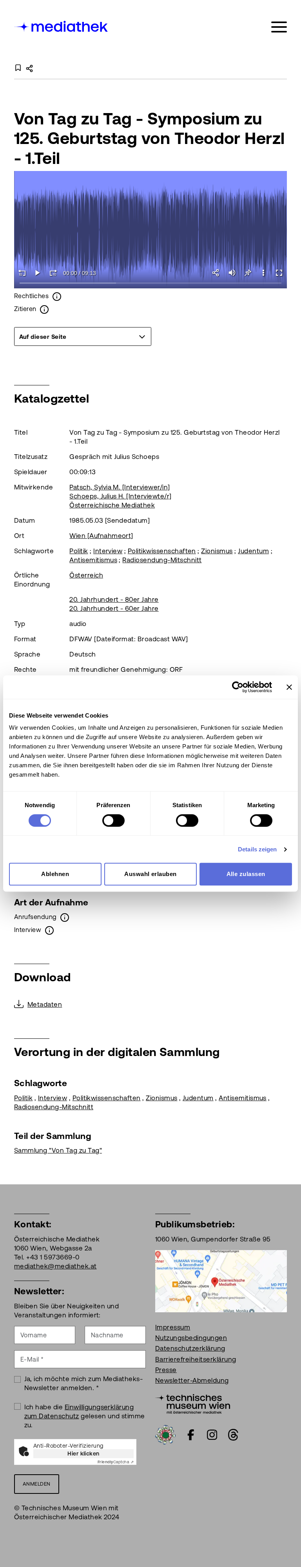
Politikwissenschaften (162, 551)
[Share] (216, 273)
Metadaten (44, 1004)
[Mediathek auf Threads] (233, 1435)
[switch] (113, 820)
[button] (263, 273)
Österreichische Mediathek (112, 505)
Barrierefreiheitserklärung (195, 1359)
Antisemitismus (93, 560)
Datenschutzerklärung (190, 1348)
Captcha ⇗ (116, 1462)
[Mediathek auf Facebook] (191, 1434)
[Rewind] (22, 273)
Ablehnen (55, 874)
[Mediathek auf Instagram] (212, 1435)
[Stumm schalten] (232, 273)
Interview (107, 551)
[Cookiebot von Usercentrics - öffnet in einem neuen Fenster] (237, 687)
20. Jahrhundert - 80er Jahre (113, 599)
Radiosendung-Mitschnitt (161, 560)
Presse (166, 1370)
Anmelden (37, 1484)
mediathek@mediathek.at (55, 1266)
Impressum (172, 1327)
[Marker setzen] (248, 273)
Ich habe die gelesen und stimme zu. (84, 1416)
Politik (78, 551)
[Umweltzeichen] (165, 1434)
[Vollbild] (279, 273)
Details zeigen (257, 849)
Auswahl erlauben (150, 874)
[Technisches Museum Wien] (192, 1403)
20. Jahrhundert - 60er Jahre (113, 608)
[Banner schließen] (289, 687)
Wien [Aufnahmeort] (101, 536)
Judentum (253, 551)
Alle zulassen (246, 874)
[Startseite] (61, 25)
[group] (82, 336)
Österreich (86, 575)
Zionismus (216, 551)
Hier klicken (83, 1453)
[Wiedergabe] (37, 273)
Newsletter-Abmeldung (192, 1380)
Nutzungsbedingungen (191, 1338)
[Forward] (53, 273)
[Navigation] (279, 27)
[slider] (150, 283)
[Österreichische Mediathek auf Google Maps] (221, 1281)
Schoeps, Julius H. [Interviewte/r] (120, 496)
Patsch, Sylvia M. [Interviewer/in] (119, 487)
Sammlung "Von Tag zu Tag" (58, 1150)
